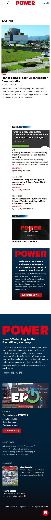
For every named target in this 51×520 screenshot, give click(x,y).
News (3, 74)
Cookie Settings (8, 454)
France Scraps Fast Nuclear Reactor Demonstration (24, 79)
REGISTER (16, 168)
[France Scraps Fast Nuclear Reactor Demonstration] (25, 48)
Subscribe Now (30, 295)
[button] (3, 3)
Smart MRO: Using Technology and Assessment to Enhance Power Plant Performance (28, 181)
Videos (16, 216)
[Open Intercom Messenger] (46, 513)
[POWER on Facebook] (13, 373)
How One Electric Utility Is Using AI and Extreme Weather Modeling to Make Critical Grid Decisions (30, 201)
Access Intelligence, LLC (19, 507)
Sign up (21, 496)
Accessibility (23, 454)
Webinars (18, 127)
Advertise (6, 446)
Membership (18, 446)
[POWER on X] (16, 373)
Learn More (10, 430)
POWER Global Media (24, 241)
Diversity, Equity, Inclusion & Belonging (17, 451)
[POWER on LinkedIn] (20, 373)
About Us (29, 446)
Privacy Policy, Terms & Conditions (15, 449)
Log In (44, 3)
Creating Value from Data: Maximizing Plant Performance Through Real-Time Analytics (29, 154)
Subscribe (37, 475)
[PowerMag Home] (25, 3)
